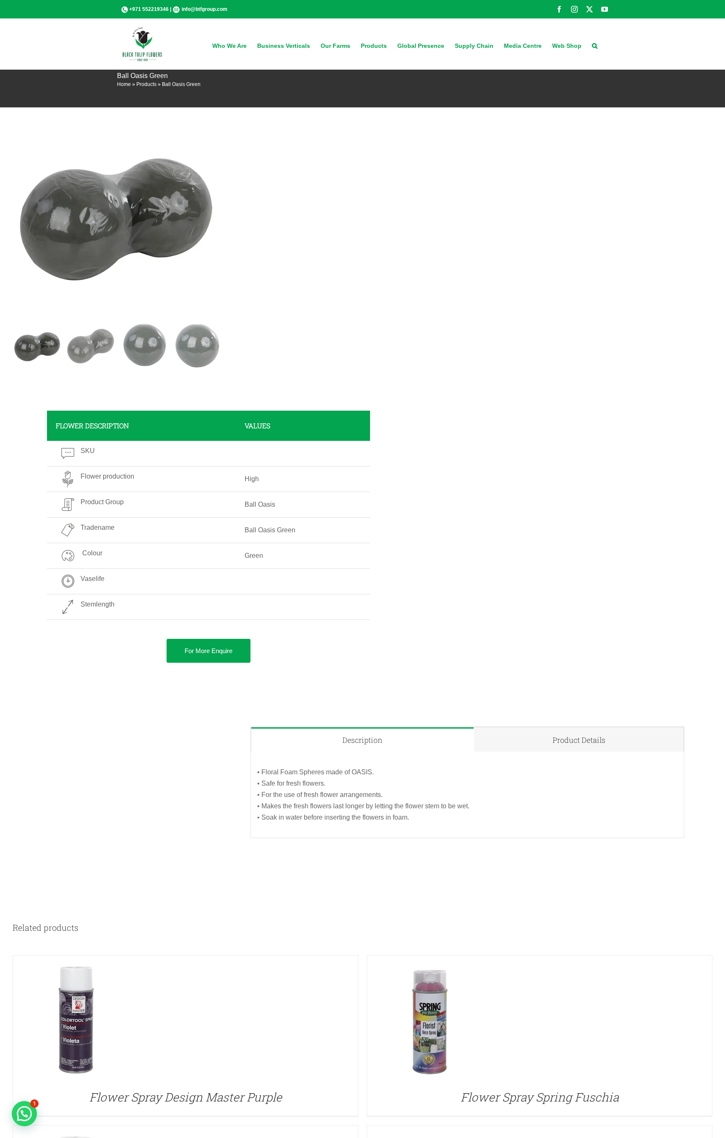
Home (124, 84)
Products (146, 84)
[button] (594, 44)
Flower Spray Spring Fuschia (540, 1097)
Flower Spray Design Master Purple (185, 1097)
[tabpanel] (467, 795)
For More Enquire (208, 650)
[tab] (362, 739)
